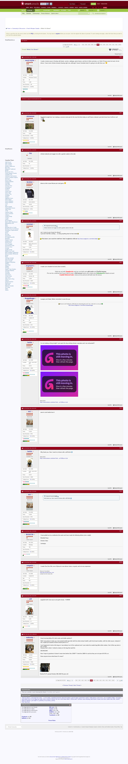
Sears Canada (8, 260)
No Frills (7, 234)
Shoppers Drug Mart (10, 262)
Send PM (109, 95)
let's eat (58, 699)
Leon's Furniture (9, 213)
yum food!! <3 (34, 700)
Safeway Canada (9, 258)
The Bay (7, 272)
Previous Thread (68, 685)
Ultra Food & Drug (9, 279)
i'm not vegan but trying (36, 699)
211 (30, 327)
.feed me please (26, 697)
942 (116, 44)
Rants (76, 7)
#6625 (120, 448)
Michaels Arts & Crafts (11, 227)
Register (104, 4)
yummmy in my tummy (45, 700)
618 (30, 436)
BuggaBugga (30, 298)
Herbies (7, 197)
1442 (119, 44)
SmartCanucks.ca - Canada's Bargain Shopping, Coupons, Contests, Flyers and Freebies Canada (93, 726)
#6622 (120, 294)
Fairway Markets (9, 181)
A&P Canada (8, 163)
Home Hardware (9, 201)
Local (92, 10)
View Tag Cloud (26, 702)
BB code (51, 707)
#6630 (120, 634)
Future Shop (8, 191)
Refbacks (24, 718)
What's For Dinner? (32, 49)
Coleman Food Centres (11, 176)
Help (98, 4)
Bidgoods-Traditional (10, 169)
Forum (30, 10)
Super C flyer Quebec (10, 269)
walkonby (29, 637)
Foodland (7, 188)
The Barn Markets (9, 270)
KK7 (29, 411)
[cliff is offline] (29, 610)
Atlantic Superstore (10, 166)
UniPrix (7, 280)
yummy (53, 700)
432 (89, 44)
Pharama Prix (8, 241)
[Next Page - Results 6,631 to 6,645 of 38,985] (64, 47)
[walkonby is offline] (29, 649)
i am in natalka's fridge (109, 697)
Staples (7, 266)
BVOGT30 (29, 534)
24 (30, 664)
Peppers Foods (9, 240)
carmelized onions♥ (56, 697)
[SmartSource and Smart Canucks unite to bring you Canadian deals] (12, 152)
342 (83, 44)
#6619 (120, 178)
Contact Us (70, 726)
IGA (6, 205)
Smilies (51, 708)
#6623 (120, 339)
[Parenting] (101, 7)
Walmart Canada (9, 286)
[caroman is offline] (29, 235)
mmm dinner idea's (65, 699)
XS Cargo (7, 287)
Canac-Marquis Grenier (11, 173)
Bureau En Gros (9, 172)
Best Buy (7, 167)
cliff (30, 599)
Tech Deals (37, 7)
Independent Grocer (10, 208)
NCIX (6, 233)
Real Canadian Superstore (11, 252)
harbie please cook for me (96, 697)
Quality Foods (8, 249)
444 (104, 44)
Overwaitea (8, 235)
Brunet (6, 170)
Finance (66, 7)
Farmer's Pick (8, 185)
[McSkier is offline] (29, 193)
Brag (82, 10)
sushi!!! (118, 699)
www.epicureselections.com (47, 572)
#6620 (120, 220)
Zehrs (6, 288)
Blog (24, 10)
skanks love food (101, 699)
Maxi (6, 224)
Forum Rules (52, 720)
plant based (93, 699)
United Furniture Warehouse (9, 282)
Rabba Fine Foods (9, 251)
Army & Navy (8, 165)
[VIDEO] (51, 712)
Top (69, 10)
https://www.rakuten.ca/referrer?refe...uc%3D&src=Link (54, 402)
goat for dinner (74, 697)
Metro (6, 226)
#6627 (120, 531)
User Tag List (24, 40)
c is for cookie (46, 697)
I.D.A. (6, 204)
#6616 (120, 57)
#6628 (120, 562)
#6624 (120, 408)
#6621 (120, 262)
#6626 (120, 491)
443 (101, 44)
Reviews (71, 7)
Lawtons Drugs (9, 212)
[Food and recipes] (98, 7)
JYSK (6, 210)
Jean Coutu (8, 209)
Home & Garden (83, 7)
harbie (29, 342)
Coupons (43, 7)
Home (27, 7)
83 (30, 551)
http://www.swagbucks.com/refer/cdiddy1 (87, 238)
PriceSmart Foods (9, 245)
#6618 (120, 149)
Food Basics (8, 187)
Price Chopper (8, 244)
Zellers (7, 290)
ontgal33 (29, 565)
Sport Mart (7, 265)
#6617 (120, 112)
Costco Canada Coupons (11, 177)
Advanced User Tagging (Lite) (55, 756)
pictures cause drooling (84, 699)
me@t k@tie (29, 60)
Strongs (7, 267)
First (76, 45)
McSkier (30, 182)
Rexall (6, 255)
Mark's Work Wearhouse (11, 222)
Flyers (48, 7)
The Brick (7, 273)
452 (107, 44)
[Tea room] (93, 7)
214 (30, 283)
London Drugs (8, 216)
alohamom (30, 116)
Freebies (54, 7)
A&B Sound (8, 162)
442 (98, 44)
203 (30, 370)
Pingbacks (24, 716)
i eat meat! (118, 697)
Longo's (7, 217)
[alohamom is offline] (29, 126)
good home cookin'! (84, 697)
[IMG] (50, 710)
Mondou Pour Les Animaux (12, 228)
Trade (103, 10)
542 (113, 44)
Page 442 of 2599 (68, 44)
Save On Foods (9, 259)
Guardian (7, 195)
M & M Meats (8, 220)
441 (95, 44)
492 (110, 44)
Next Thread (77, 685)
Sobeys (7, 263)
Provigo (7, 248)
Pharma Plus (8, 242)
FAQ (23, 13)
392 (86, 44)
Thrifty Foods (8, 276)
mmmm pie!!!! (73, 699)
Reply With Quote (118, 95)
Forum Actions (45, 13)
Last (67, 46)
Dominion (7, 178)
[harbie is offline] (29, 354)
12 (30, 585)
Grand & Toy (8, 194)
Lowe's (7, 219)
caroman (29, 224)
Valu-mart (7, 284)
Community (36, 13)
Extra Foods (8, 180)
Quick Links (54, 13)
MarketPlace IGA (9, 223)
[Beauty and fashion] (96, 7)
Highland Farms (9, 198)
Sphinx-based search (68, 759)
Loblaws (7, 215)
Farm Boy (7, 184)
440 (92, 44)
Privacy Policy (117, 726)
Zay (30, 153)
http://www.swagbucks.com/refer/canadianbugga (81, 305)
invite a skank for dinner (49, 699)
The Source (8, 274)
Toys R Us (7, 277)
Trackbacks (52, 715)
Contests (60, 7)
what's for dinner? (26, 700)
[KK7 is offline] (29, 423)
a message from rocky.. (36, 697)
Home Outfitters (9, 202)
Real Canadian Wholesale (11, 254)
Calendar (28, 13)
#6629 (120, 595)
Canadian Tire (8, 174)
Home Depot (8, 199)
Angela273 (30, 266)
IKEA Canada (8, 206)
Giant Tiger (8, 192)
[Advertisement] (54, 106)
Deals (31, 7)
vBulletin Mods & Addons (66, 756)
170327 (116, 50)
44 (30, 251)
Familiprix (7, 183)
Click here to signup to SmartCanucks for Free (31, 98)
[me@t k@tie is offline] (29, 70)
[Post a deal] (105, 7)
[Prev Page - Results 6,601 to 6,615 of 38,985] (79, 45)
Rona (6, 256)
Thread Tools (118, 54)
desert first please (66, 697)
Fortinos (7, 190)
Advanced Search (100, 13)
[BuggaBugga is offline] (29, 309)
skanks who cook (110, 699)
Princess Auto (8, 247)
